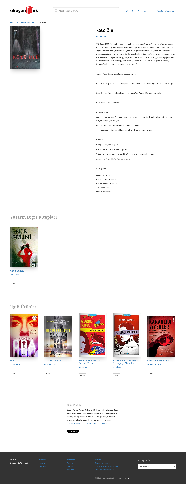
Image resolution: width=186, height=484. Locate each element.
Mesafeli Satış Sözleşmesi (106, 466)
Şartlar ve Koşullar (103, 463)
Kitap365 (42, 466)
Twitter (70, 466)
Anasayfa (14, 22)
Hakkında (42, 459)
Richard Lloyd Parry (155, 364)
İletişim (42, 463)
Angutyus (83, 367)
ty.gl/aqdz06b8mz (75, 423)
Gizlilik (98, 459)
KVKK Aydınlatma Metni (105, 469)
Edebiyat (34, 22)
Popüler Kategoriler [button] (165, 11)
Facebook (71, 463)
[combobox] (86, 10)
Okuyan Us (24, 22)
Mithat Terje (15, 364)
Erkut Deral (101, 36)
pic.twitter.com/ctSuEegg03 (95, 423)
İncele (14, 283)
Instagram (71, 459)
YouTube (70, 469)
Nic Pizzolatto (50, 364)
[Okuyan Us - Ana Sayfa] (24, 10)
